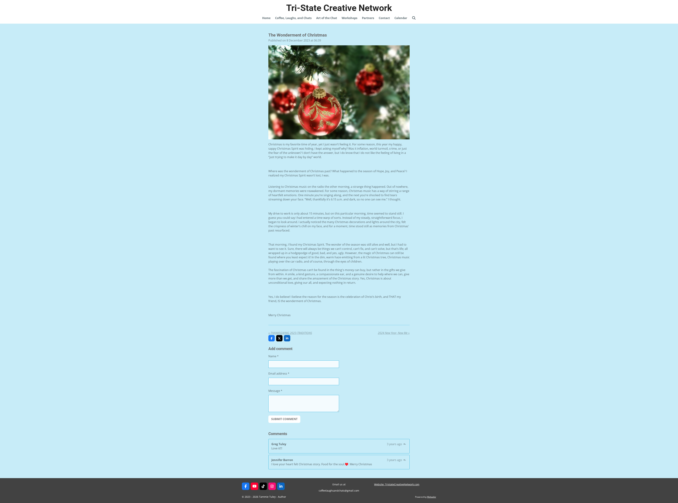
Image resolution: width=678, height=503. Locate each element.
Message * (275, 391)
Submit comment (284, 419)
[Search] (413, 18)
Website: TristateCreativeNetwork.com (396, 484)
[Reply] (405, 444)
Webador (431, 497)
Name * (273, 356)
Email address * (278, 373)
